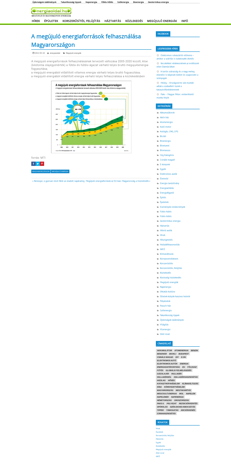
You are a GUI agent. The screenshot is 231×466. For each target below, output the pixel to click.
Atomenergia (166, 122)
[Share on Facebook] (33, 164)
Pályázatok (165, 301)
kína (159, 387)
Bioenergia (138, 2)
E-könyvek (165, 164)
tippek (160, 410)
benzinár (162, 354)
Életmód (164, 178)
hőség (171, 380)
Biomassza (165, 150)
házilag (161, 380)
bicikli (172, 354)
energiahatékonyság (168, 367)
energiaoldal (55, 53)
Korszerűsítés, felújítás (81, 21)
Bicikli (163, 136)
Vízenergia (165, 329)
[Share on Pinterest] (42, 164)
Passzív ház (165, 305)
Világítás (164, 324)
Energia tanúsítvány (169, 183)
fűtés (160, 370)
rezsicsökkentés (188, 403)
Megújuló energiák (162, 21)
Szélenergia (123, 2)
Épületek (51, 21)
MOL (181, 394)
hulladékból (164, 377)
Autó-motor (165, 126)
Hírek (36, 21)
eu (183, 367)
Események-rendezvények (172, 206)
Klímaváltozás (167, 253)
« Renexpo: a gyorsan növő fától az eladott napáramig (58, 181)
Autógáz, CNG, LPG (169, 131)
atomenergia (181, 350)
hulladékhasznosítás (186, 377)
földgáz (192, 367)
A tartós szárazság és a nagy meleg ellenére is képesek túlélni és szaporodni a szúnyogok (177, 75)
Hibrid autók (166, 230)
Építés (163, 197)
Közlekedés (134, 21)
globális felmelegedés (178, 370)
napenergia (177, 397)
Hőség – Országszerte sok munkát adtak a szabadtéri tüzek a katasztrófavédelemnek (175, 86)
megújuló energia (60, 171)
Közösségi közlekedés (170, 277)
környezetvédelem (174, 387)
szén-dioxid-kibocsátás (182, 407)
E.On (183, 357)
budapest (184, 354)
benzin (194, 350)
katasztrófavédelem (168, 384)
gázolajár (163, 374)
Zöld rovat (165, 334)
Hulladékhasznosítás (170, 244)
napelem (190, 394)
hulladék (176, 374)
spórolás (162, 407)
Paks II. (160, 403)
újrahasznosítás (166, 413)
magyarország (165, 390)
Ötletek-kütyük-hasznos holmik (175, 296)
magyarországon (40, 171)
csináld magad (165, 357)
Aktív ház (164, 117)
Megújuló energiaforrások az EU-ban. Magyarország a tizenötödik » (118, 181)
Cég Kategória (167, 155)
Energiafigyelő (167, 192)
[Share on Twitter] (38, 164)
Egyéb (163, 169)
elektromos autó (166, 360)
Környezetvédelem (169, 258)
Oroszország (181, 400)
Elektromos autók (168, 173)
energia (184, 364)
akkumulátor (164, 350)
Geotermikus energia (158, 2)
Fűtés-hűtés (107, 2)
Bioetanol (164, 145)
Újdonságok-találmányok (44, 2)
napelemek (163, 397)
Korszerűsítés (166, 263)
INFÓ (184, 21)
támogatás (172, 410)
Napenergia (91, 2)
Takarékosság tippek (71, 2)
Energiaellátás (167, 188)
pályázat (171, 403)
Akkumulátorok (167, 112)
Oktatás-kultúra (167, 291)
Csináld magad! (167, 159)
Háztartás (113, 21)
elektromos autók (167, 364)
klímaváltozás (190, 384)
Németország (164, 400)
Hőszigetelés (166, 239)
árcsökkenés (188, 410)
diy (177, 357)
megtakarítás (183, 390)
